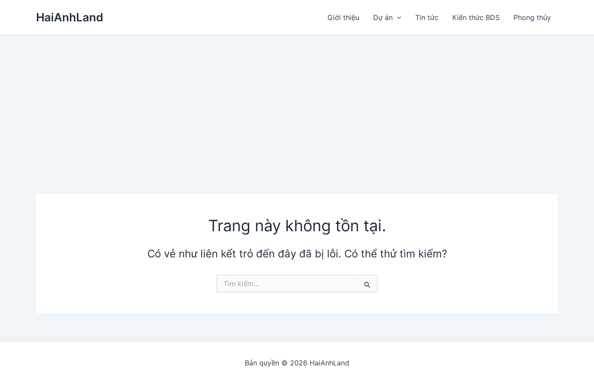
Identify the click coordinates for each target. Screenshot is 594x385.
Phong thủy (532, 17)
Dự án (383, 17)
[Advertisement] (297, 101)
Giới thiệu (343, 17)
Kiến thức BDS (476, 17)
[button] (397, 17)
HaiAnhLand (69, 17)
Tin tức (426, 17)
